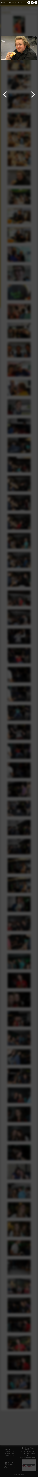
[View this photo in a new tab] (32, 2)
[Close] (35, 2)
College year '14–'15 (13, 2)
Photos (3, 2)
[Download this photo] (28, 2)
